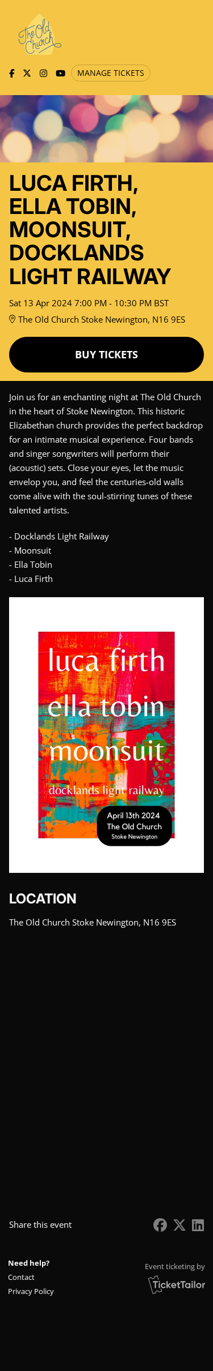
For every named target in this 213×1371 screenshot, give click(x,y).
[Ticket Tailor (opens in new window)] (176, 1284)
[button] (32, 1277)
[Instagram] (43, 73)
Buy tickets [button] (106, 354)
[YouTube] (60, 73)
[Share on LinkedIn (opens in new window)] (198, 1225)
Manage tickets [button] (110, 73)
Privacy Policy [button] (31, 1291)
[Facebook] (11, 73)
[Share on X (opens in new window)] (179, 1225)
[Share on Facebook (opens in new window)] (160, 1225)
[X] (27, 73)
